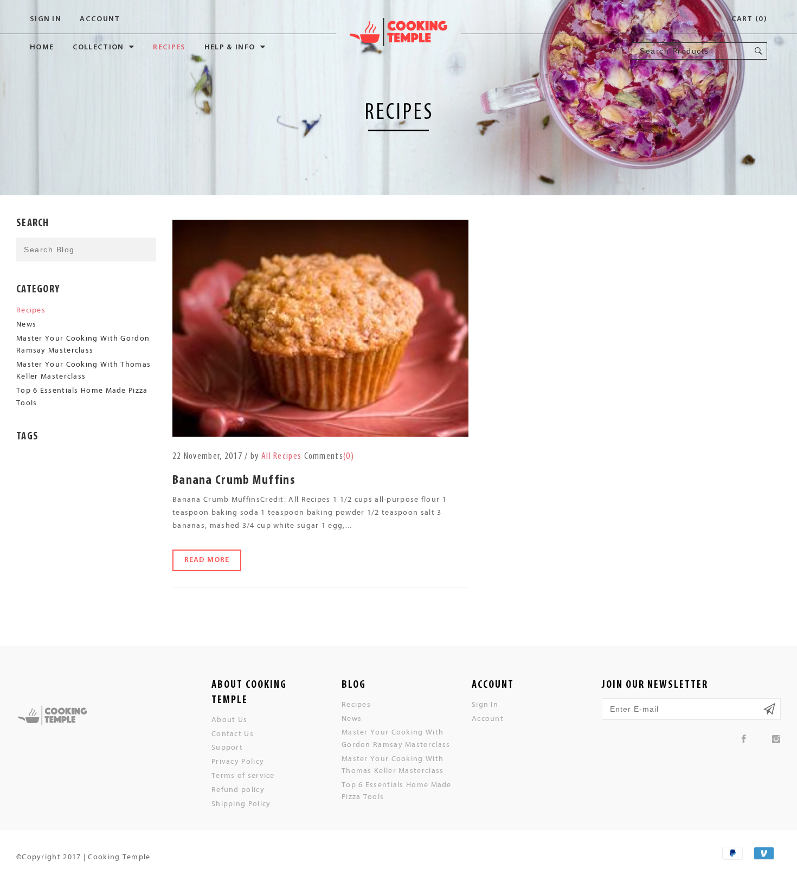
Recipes (31, 309)
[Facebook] (744, 739)
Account (100, 19)
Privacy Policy (237, 761)
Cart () (749, 19)
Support (227, 747)
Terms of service (243, 775)
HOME (42, 47)
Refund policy (238, 789)
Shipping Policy (241, 803)
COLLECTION (98, 47)
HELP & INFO (229, 47)
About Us (229, 719)
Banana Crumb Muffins (233, 480)
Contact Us (232, 733)
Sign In (45, 19)
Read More (206, 560)
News (26, 323)
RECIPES (169, 47)
